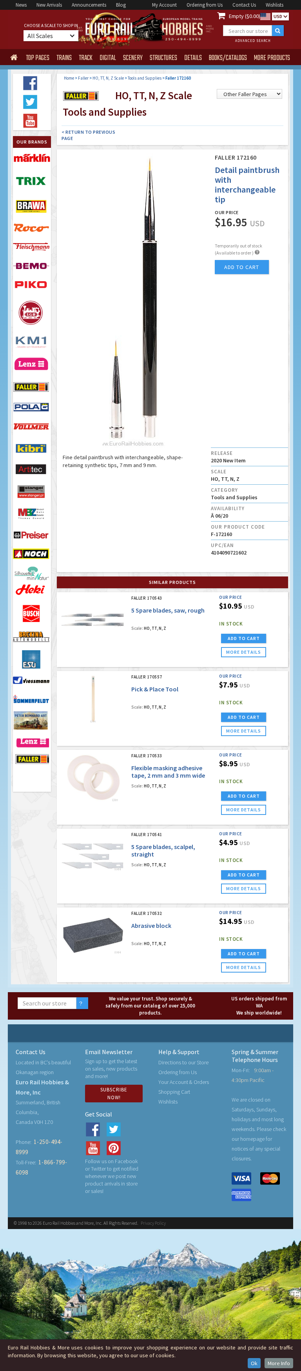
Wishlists (274, 5)
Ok (254, 1363)
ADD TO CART (244, 638)
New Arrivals (49, 5)
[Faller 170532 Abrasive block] (93, 935)
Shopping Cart (174, 1091)
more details (243, 652)
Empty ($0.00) (244, 16)
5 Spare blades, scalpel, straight (163, 850)
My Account (164, 5)
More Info (279, 1363)
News (21, 5)
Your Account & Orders (183, 1082)
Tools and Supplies (144, 78)
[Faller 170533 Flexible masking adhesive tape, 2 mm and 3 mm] (93, 777)
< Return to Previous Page (88, 135)
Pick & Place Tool (154, 689)
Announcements (89, 5)
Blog (121, 5)
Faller (83, 78)
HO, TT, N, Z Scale (108, 78)
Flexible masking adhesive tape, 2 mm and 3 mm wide (168, 771)
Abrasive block (151, 925)
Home (69, 78)
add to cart (241, 267)
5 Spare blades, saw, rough (168, 610)
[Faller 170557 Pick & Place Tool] (93, 698)
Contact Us (244, 5)
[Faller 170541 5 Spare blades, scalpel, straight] (93, 856)
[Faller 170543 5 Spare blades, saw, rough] (93, 619)
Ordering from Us (205, 5)
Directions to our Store (183, 1062)
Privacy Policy (153, 1223)
